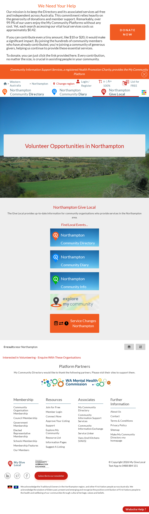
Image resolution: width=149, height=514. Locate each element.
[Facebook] (27, 476)
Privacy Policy (118, 425)
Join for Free (53, 407)
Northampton (40, 83)
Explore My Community (52, 431)
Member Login (54, 411)
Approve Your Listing (58, 420)
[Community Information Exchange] (43, 464)
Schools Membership (25, 440)
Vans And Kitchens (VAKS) (88, 439)
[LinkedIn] (8, 476)
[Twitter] (17, 476)
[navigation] (74, 269)
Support (50, 425)
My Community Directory (87, 409)
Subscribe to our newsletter (51, 475)
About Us (115, 411)
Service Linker (86, 433)
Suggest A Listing (55, 446)
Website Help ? (136, 509)
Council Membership (25, 418)
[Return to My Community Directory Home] (5, 83)
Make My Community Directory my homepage (122, 437)
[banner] (74, 147)
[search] (74, 145)
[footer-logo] (16, 464)
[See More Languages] (124, 84)
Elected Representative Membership (21, 433)
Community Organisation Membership (20, 410)
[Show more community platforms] (144, 92)
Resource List (53, 437)
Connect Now (53, 416)
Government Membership (20, 424)
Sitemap (115, 429)
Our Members (21, 450)
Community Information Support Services (89, 418)
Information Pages (56, 442)
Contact (115, 416)
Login (84, 81)
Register (86, 85)
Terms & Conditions (121, 420)
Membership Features (25, 445)
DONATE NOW (128, 32)
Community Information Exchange (90, 427)
